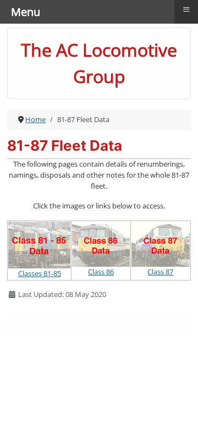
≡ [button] (186, 9)
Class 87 (160, 272)
